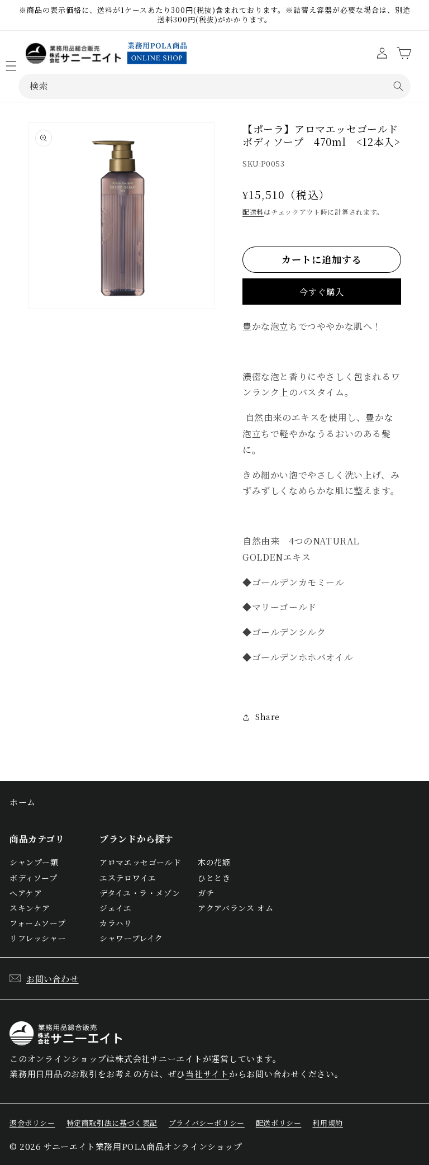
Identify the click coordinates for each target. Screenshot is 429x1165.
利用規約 (327, 1122)
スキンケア (29, 907)
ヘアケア (25, 892)
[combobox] (214, 86)
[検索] (398, 86)
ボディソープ (33, 877)
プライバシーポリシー (207, 1122)
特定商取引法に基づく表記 (112, 1122)
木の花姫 (214, 862)
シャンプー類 (34, 862)
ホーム (22, 802)
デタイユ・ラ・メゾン (139, 892)
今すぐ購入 (321, 291)
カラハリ (115, 923)
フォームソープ (37, 923)
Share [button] (267, 716)
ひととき (214, 877)
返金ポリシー (32, 1122)
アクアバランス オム (235, 907)
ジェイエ (115, 907)
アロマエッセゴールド (140, 862)
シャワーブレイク (131, 938)
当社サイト (207, 1073)
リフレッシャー (37, 938)
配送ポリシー (279, 1122)
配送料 (253, 211)
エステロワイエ (127, 877)
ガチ (206, 892)
